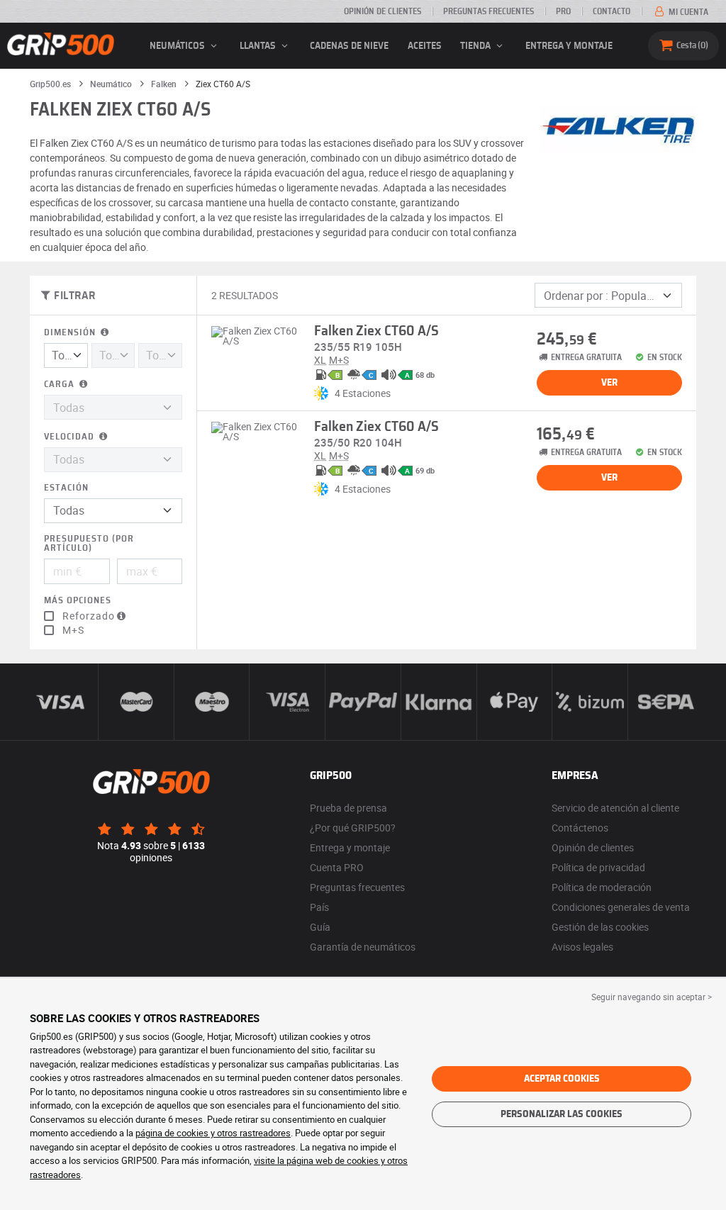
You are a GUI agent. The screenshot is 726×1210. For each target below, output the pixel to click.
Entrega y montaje (569, 46)
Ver (609, 383)
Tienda (476, 46)
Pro (563, 11)
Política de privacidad (598, 867)
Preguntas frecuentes (488, 11)
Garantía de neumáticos (362, 946)
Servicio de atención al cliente (615, 807)
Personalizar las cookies (561, 1114)
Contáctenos (580, 827)
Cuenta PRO (337, 867)
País (319, 907)
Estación (66, 488)
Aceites (425, 46)
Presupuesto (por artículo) (89, 543)
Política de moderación (602, 887)
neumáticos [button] (178, 46)
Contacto (611, 11)
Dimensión (71, 332)
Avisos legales (582, 946)
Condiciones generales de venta (621, 907)
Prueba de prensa (348, 807)
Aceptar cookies (562, 1079)
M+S (73, 630)
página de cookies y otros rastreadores (213, 1132)
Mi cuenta (687, 12)
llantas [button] (259, 46)
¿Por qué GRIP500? (353, 827)
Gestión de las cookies (600, 927)
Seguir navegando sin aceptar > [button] (651, 996)
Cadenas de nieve (349, 46)
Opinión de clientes (382, 11)
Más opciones (77, 600)
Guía (320, 927)
